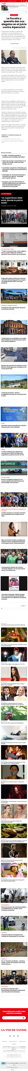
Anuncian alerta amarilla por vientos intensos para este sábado (13, 426)
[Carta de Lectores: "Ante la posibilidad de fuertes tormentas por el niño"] (14, 381)
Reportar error (22, 1041)
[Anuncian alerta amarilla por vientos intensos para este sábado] (14, 414)
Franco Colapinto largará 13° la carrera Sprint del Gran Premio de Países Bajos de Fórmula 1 (12, 481)
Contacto (14, 1043)
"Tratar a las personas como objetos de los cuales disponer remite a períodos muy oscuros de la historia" (13, 252)
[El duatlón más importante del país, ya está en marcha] (14, 296)
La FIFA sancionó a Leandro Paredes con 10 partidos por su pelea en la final (13, 514)
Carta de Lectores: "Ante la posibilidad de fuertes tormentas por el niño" (13, 394)
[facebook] (21, 1)
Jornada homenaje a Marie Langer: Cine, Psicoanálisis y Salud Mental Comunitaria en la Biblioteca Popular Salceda (13, 597)
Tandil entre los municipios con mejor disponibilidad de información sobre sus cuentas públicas (13, 339)
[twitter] (24, 1)
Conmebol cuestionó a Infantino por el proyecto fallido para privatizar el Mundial (14, 169)
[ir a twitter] (14, 1036)
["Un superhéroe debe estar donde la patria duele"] (14, 217)
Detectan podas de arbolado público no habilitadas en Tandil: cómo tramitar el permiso (14, 908)
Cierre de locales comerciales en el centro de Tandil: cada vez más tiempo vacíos (14, 162)
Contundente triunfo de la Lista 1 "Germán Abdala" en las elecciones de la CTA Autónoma (13, 568)
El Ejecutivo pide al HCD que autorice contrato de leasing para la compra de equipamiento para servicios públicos (13, 280)
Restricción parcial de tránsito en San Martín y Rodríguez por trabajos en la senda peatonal (14, 367)
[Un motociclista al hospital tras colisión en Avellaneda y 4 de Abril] (14, 923)
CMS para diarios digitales (14, 1067)
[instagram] (26, 1)
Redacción (4, 1041)
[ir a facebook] (10, 1036)
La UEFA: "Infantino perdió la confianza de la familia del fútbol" (13, 156)
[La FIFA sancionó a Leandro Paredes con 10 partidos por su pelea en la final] (14, 499)
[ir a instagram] (17, 1036)
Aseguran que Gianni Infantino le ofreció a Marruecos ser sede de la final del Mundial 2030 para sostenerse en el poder (14, 184)
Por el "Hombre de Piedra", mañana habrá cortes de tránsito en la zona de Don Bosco (13, 962)
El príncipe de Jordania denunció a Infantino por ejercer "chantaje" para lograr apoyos (14, 176)
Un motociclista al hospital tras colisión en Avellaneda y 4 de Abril (12, 935)
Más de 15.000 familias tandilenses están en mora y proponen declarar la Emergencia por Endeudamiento (13, 541)
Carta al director (13, 1041)
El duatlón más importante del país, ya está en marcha (13, 308)
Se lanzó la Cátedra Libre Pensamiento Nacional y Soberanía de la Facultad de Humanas (13, 990)
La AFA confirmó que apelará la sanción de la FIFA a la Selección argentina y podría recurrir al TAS (12, 453)
